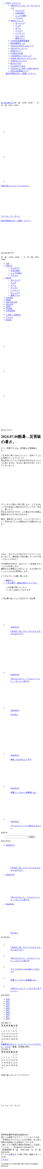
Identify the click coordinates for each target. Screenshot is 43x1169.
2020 (8, 1012)
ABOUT (9, 266)
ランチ (18, 26)
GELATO (19, 48)
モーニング (20, 23)
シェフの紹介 (21, 16)
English (8, 320)
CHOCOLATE (22, 46)
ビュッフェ (20, 36)
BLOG (16, 63)
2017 (8, 1017)
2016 (8, 1019)
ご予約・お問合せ (13, 315)
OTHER (17, 53)
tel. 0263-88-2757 (7, 103)
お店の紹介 (20, 13)
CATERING (21, 56)
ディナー (19, 31)
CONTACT (25, 68)
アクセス (19, 18)
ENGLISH (19, 71)
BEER (18, 43)
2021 (8, 1010)
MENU (17, 21)
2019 (8, 1014)
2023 (8, 1006)
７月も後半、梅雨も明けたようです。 (22, 583)
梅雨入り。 (10, 580)
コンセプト (20, 11)
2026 (8, 999)
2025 (8, 1001)
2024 (8, 1004)
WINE (16, 51)
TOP (13, 3)
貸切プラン (20, 38)
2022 (8, 1008)
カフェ (18, 28)
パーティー (20, 33)
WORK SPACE (23, 58)
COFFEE (20, 41)
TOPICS (19, 61)
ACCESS (18, 66)
